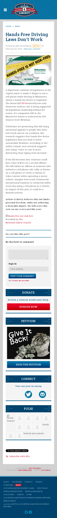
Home (8, 26)
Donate (38, 482)
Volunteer (17, 482)
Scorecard (8, 485)
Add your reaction (32, 49)
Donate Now (28, 306)
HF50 (24, 103)
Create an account (20, 280)
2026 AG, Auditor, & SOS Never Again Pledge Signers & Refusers (27, 505)
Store (29, 495)
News (17, 26)
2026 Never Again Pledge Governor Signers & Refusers (27, 498)
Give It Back (42, 488)
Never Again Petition (13, 491)
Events (20, 495)
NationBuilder (25, 470)
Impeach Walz (10, 501)
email (38, 468)
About (6, 482)
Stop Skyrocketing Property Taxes (19, 488)
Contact (29, 482)
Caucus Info (9, 495)
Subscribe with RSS (19, 456)
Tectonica (45, 470)
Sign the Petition (28, 364)
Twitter (32, 468)
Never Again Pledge (34, 491)
